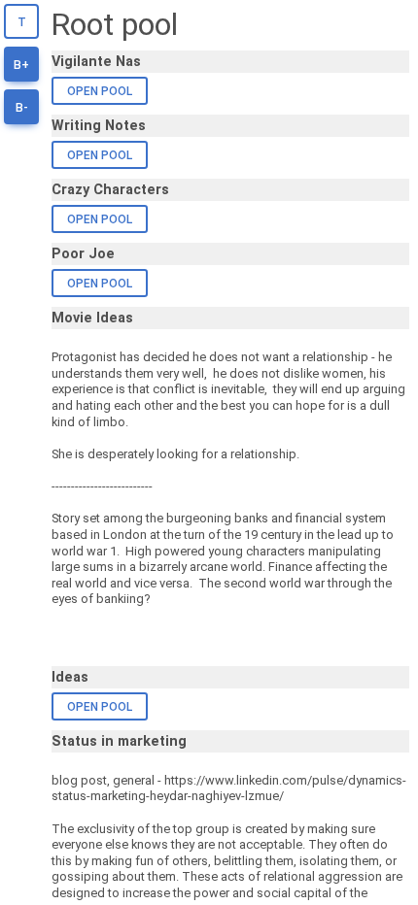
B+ (21, 65)
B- (22, 108)
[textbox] (230, 494)
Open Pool (99, 91)
